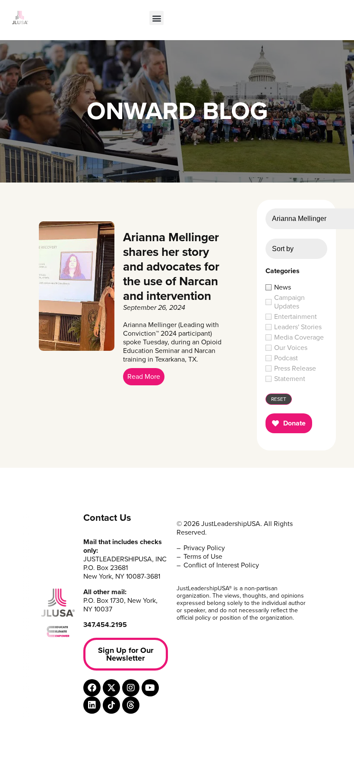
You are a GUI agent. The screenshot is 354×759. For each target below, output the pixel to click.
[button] (156, 18)
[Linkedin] (92, 705)
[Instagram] (130, 687)
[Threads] (130, 705)
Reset (278, 399)
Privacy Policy (204, 548)
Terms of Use (202, 556)
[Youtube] (150, 687)
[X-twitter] (111, 687)
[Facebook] (92, 687)
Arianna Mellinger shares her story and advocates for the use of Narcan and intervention (171, 266)
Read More (143, 376)
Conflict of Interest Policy (221, 565)
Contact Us (107, 517)
